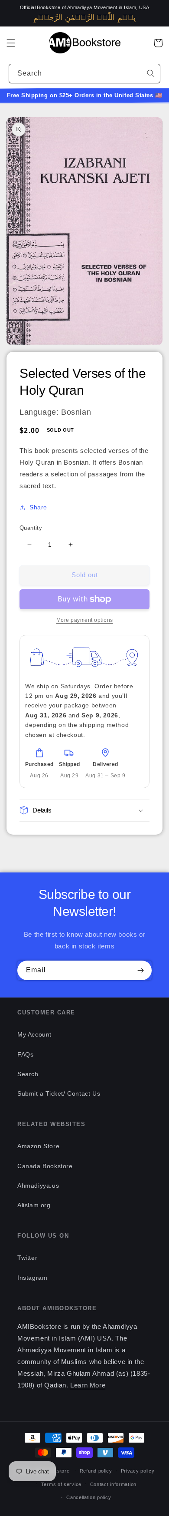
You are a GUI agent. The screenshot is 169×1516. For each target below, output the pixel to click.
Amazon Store (38, 1146)
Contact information (113, 1484)
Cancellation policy (88, 1497)
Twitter (27, 1257)
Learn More (87, 1385)
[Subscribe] (140, 970)
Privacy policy (138, 1470)
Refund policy (96, 1470)
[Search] (150, 73)
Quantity (31, 528)
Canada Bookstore (45, 1166)
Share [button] (38, 507)
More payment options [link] (84, 620)
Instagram (32, 1277)
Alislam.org (34, 1205)
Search (28, 1073)
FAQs (25, 1054)
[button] (10, 43)
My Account (34, 1034)
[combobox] (84, 73)
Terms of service (61, 1484)
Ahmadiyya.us (38, 1185)
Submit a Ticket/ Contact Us (58, 1093)
